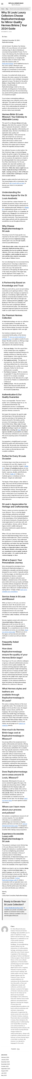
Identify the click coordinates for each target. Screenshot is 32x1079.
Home (2, 9)
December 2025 (5, 1062)
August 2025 (4, 1071)
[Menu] (3, 4)
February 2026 (5, 1057)
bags (19, 430)
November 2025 (5, 1064)
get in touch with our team (16, 183)
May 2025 (4, 1075)
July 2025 (3, 1073)
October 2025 (5, 1066)
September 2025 (5, 1068)
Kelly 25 (13, 474)
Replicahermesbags (7, 63)
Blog (7, 9)
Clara (12, 926)
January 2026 (5, 1059)
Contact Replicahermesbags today (13, 907)
